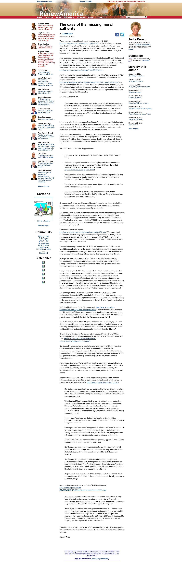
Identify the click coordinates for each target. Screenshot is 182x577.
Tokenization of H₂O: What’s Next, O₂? (45, 92)
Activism (81, 17)
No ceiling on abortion (136, 75)
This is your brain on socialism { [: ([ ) (45, 111)
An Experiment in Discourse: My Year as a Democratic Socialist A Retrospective (46, 102)
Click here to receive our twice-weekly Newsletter (126, 1)
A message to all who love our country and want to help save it (45, 27)
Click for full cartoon (43, 221)
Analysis (49, 17)
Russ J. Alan (43, 240)
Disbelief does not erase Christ (140, 113)
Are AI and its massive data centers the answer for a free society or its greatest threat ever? (46, 147)
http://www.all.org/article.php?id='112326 (103, 382)
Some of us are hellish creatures (140, 107)
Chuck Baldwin (43, 244)
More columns (43, 186)
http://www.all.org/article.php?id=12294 (80, 170)
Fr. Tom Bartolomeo (43, 249)
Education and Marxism (46, 119)
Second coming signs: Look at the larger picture (46, 165)
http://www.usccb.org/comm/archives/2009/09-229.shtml (81, 70)
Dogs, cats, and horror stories (139, 86)
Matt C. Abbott (43, 236)
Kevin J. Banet (43, 245)
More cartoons (43, 225)
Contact (100, 17)
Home (39, 17)
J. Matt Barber (43, 247)
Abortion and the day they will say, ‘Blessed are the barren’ (46, 137)
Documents (69, 17)
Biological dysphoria (136, 80)
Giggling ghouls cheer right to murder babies (45, 156)
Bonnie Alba (43, 242)
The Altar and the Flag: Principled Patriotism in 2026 (46, 127)
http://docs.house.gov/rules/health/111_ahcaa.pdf (79, 43)
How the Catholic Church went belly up (45, 73)
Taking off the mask (136, 118)
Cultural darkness (135, 91)
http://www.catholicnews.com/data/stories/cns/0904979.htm (83, 232)
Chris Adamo (43, 238)
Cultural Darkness (135, 97)
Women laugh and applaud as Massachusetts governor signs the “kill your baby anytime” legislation (46, 177)
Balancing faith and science (138, 102)
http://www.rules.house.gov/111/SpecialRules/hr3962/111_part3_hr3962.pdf (89, 82)
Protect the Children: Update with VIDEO (45, 47)
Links (58, 17)
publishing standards (100, 559)
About (90, 17)
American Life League (143, 44)
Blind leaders (135, 124)
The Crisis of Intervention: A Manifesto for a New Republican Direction (45, 82)
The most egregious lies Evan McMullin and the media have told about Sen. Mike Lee (46, 37)
